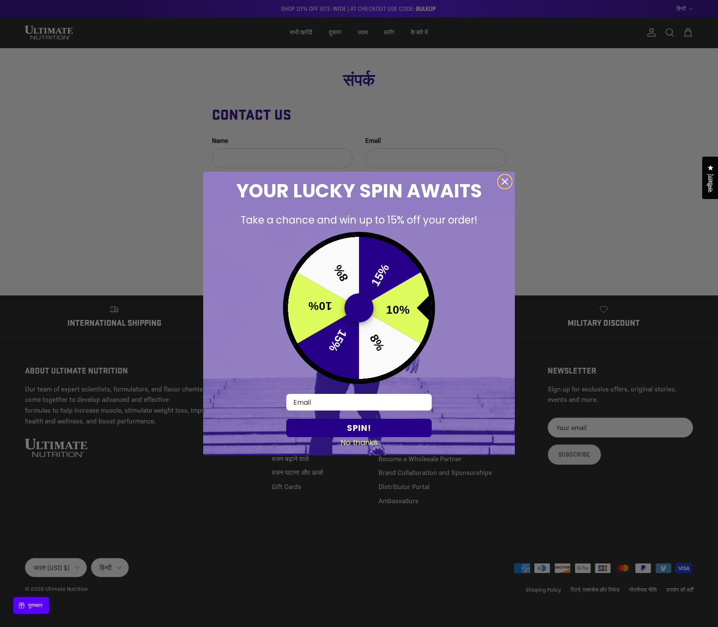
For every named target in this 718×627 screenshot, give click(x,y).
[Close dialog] (504, 181)
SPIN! (359, 428)
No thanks (359, 442)
